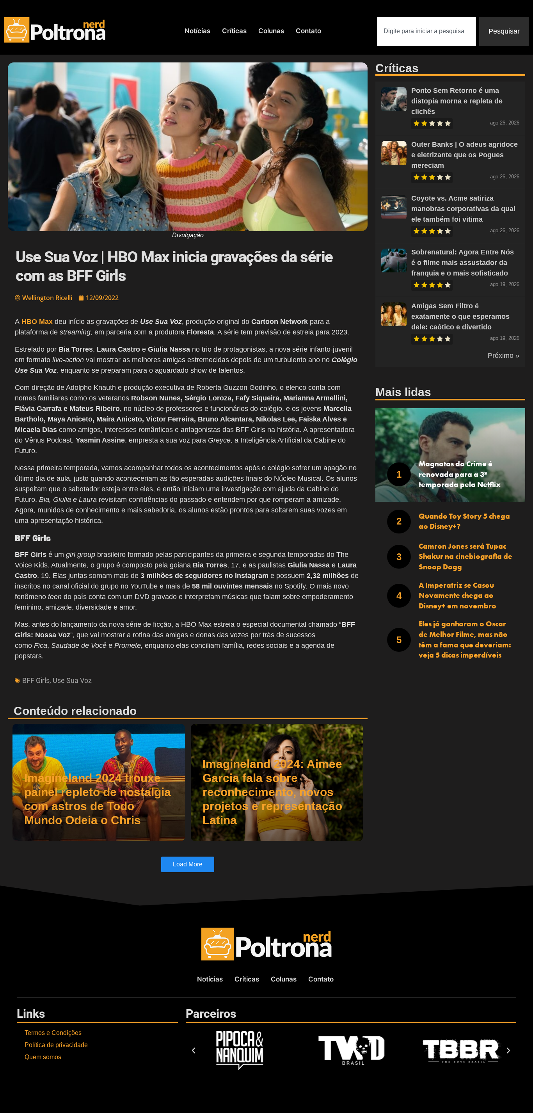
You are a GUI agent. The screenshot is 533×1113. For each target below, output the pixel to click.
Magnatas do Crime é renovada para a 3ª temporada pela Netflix (460, 474)
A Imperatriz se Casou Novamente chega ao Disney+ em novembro (457, 595)
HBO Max (37, 321)
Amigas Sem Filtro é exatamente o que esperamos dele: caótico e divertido (460, 316)
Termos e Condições (53, 1032)
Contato (308, 31)
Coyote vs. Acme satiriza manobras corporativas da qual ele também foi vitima (463, 208)
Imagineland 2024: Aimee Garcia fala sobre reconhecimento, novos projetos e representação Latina (272, 792)
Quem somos (43, 1057)
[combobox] (426, 31)
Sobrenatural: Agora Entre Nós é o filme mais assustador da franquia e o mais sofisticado (462, 262)
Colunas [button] (271, 31)
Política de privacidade (56, 1045)
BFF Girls (36, 680)
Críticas (234, 31)
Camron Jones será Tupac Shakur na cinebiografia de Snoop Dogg (465, 556)
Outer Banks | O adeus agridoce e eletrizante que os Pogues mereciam (464, 154)
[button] (193, 1050)
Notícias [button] (197, 31)
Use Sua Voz (72, 680)
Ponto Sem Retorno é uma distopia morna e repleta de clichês (457, 101)
